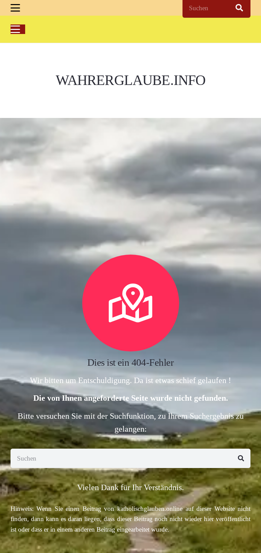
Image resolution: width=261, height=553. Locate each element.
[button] (15, 8)
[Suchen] (240, 458)
